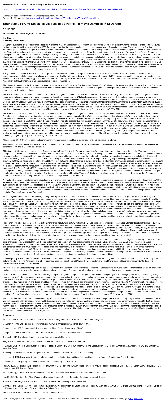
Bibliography (117, 9)
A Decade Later (104, 9)
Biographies (20, 9)
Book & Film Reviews (35, 9)
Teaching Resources (87, 9)
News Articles (52, 9)
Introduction (8, 9)
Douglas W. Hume (136, 399)
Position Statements (68, 9)
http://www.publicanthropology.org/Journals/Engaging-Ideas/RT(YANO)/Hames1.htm (62, 18)
